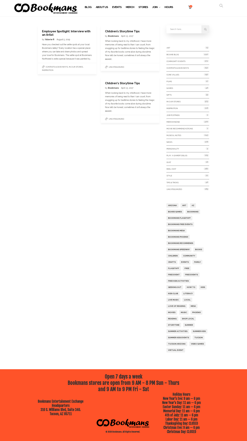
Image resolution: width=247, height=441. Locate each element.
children (173, 256)
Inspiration (47, 70)
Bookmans (113, 36)
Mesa (193, 306)
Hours (169, 7)
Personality (173, 149)
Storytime (173, 325)
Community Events (176, 61)
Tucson (198, 337)
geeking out (174, 287)
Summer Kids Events (178, 337)
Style (169, 176)
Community (189, 256)
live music (173, 300)
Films (169, 81)
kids (203, 287)
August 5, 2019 (63, 39)
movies (171, 312)
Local (187, 300)
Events (116, 7)
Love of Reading (176, 306)
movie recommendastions (180, 129)
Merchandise (173, 122)
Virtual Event (175, 350)
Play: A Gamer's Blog (177, 155)
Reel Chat (171, 169)
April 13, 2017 (127, 36)
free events (191, 275)
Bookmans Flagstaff (179, 218)
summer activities (177, 331)
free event (174, 275)
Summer (189, 325)
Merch (130, 7)
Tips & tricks (173, 182)
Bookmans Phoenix (178, 237)
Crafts (172, 262)
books (198, 249)
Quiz (169, 162)
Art (168, 48)
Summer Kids (199, 331)
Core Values (173, 75)
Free (187, 268)
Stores (143, 7)
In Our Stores (76, 67)
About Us (102, 7)
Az (193, 205)
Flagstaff (173, 268)
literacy (188, 293)
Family (197, 262)
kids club (173, 293)
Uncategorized (116, 67)
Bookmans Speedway (179, 249)
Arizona (172, 205)
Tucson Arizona (177, 344)
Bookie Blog (173, 54)
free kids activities (178, 281)
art (184, 205)
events (185, 262)
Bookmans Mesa (176, 231)
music (184, 312)
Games (170, 88)
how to (191, 287)
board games (175, 212)
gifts (169, 95)
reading (172, 319)
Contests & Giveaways (57, 67)
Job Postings (173, 115)
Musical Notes (174, 135)
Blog (88, 7)
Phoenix (196, 312)
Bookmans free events (180, 224)
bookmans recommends (180, 243)
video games (197, 344)
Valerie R (50, 39)
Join (155, 7)
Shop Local (188, 319)
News (169, 142)
